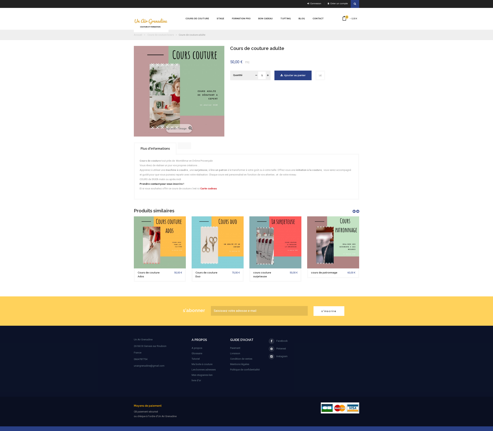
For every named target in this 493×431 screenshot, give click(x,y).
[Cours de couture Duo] (218, 242)
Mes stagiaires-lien (202, 375)
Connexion (315, 3)
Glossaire (197, 353)
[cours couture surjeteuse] (275, 242)
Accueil (138, 34)
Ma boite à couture (202, 364)
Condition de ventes (241, 358)
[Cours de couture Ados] (160, 242)
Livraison (235, 353)
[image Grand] (340, 407)
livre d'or (196, 380)
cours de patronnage (324, 272)
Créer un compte (338, 3)
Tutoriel (196, 358)
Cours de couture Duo (206, 274)
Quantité (237, 75)
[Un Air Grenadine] (153, 17)
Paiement (235, 348)
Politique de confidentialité (245, 369)
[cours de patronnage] (333, 242)
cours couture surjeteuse (262, 274)
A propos (197, 348)
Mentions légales (239, 364)
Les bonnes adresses (204, 369)
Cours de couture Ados (149, 274)
